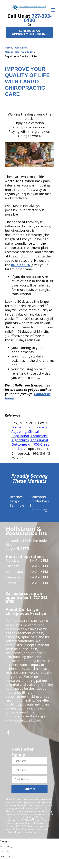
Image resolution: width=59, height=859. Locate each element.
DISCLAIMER (27, 820)
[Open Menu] (53, 10)
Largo (14, 501)
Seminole (17, 505)
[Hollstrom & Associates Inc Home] (29, 7)
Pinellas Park (39, 501)
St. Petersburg (38, 507)
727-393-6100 (38, 18)
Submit (29, 789)
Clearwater (38, 497)
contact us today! (27, 720)
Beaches (16, 497)
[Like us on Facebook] (8, 734)
